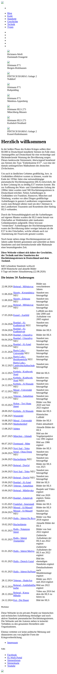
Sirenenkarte (13, 663)
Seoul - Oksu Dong (22, 451)
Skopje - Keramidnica (23, 292)
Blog (9, 13)
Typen (10, 27)
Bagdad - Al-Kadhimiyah (19, 324)
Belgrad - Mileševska (23, 490)
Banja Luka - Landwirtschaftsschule (24, 364)
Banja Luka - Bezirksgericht (20, 358)
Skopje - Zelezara (21, 298)
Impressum (12, 642)
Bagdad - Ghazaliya (22, 335)
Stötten (16, 428)
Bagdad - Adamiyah (23, 498)
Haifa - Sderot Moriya (23, 551)
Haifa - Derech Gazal (23, 561)
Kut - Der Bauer (21, 600)
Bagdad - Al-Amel (22, 344)
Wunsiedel (18, 415)
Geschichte (12, 21)
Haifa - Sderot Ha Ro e (24, 518)
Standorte (11, 18)
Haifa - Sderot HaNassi (24, 571)
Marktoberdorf (20, 424)
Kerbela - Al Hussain (23, 384)
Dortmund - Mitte (21, 443)
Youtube (11, 666)
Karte (10, 16)
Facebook (12, 654)
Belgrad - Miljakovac (23, 286)
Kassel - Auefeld (21, 315)
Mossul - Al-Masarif (23, 507)
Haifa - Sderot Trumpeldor (20, 539)
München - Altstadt (22, 436)
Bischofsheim (19, 459)
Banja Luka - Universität (19, 352)
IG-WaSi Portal (14, 657)
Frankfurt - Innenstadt (23, 504)
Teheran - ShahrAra (22, 580)
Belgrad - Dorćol (21, 465)
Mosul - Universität (22, 390)
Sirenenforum (13, 660)
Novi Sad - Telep (21, 448)
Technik (11, 24)
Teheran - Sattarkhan (23, 396)
